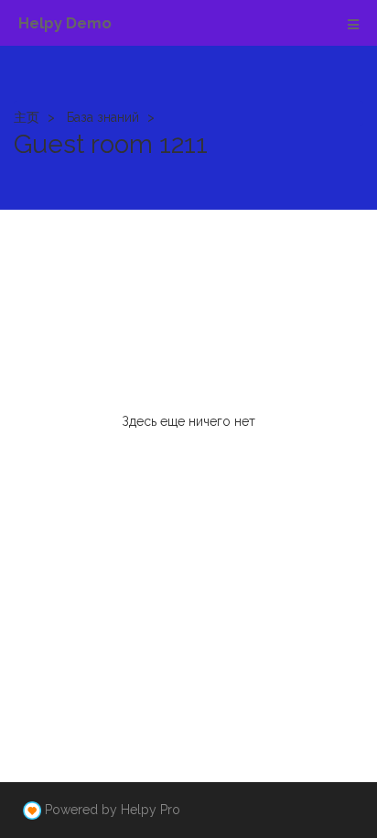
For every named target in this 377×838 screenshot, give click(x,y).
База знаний (103, 117)
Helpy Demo (65, 23)
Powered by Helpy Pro (112, 809)
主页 (26, 117)
